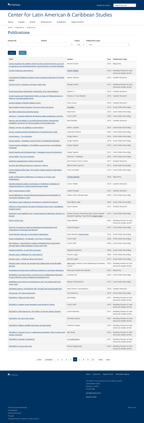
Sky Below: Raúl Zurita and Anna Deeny (24, 112)
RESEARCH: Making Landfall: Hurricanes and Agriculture (30, 325)
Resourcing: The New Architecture (22, 293)
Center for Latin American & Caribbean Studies (60, 15)
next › (102, 359)
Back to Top (132, 407)
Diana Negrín (84, 234)
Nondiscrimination (14, 413)
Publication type (93, 40)
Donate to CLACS (103, 5)
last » (109, 359)
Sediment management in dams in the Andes (26, 161)
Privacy (11, 416)
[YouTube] (19, 378)
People (22, 22)
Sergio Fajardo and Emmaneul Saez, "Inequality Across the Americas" (35, 152)
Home (10, 27)
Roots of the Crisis (16, 220)
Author (44, 40)
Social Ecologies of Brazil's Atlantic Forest (25, 103)
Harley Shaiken (73, 70)
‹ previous (49, 359)
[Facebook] (10, 378)
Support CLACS (108, 374)
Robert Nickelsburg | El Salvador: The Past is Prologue (30, 239)
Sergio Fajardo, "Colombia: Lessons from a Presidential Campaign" (34, 141)
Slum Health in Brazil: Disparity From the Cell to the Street (31, 107)
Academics (61, 22)
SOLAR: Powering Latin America (21, 70)
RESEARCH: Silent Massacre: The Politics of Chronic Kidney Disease (35, 311)
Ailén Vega (71, 263)
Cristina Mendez (73, 177)
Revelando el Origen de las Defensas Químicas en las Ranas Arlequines (36, 270)
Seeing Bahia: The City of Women (21, 156)
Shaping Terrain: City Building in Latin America (26, 127)
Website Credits (91, 397)
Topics (77, 40)
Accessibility (12, 410)
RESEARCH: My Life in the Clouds (21, 318)
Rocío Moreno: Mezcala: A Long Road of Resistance (28, 234)
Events (33, 22)
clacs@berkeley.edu (93, 393)
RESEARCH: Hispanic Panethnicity (22, 339)
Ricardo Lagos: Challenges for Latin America (26, 254)
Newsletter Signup (122, 374)
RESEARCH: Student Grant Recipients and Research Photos (32, 304)
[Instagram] (23, 378)
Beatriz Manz (98, 216)
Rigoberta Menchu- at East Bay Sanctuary (25, 250)
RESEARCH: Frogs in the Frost (20, 346)
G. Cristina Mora (73, 339)
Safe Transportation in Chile (19, 191)
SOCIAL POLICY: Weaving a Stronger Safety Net (27, 84)
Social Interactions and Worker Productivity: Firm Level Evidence (33, 91)
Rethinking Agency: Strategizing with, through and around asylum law (35, 288)
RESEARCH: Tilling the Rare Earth (21, 297)
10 (93, 359)
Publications (46, 22)
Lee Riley (70, 107)
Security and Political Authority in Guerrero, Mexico (28, 165)
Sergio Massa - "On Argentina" (20, 136)
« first (40, 359)
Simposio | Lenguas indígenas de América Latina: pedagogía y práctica (36, 116)
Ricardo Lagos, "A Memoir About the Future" (26, 259)
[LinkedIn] (14, 378)
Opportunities (77, 22)
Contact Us (96, 374)
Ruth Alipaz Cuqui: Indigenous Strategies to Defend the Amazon (33, 202)
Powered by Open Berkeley (17, 407)
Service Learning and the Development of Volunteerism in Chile (33, 132)
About (11, 22)
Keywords (12, 40)
